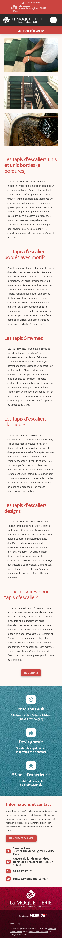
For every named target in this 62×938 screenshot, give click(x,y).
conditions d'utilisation (38, 931)
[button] (53, 20)
